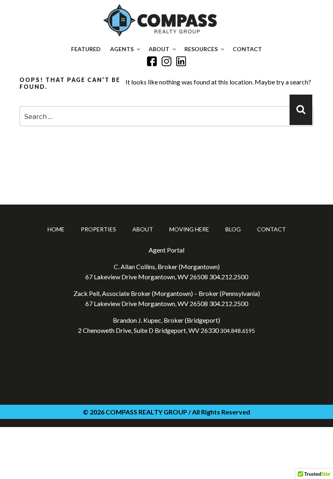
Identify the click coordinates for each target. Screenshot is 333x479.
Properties (98, 229)
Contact (247, 48)
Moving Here (189, 229)
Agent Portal (166, 250)
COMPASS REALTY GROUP (146, 412)
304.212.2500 (228, 276)
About (159, 48)
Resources (201, 48)
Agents (122, 48)
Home (56, 229)
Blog (233, 229)
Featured (86, 48)
